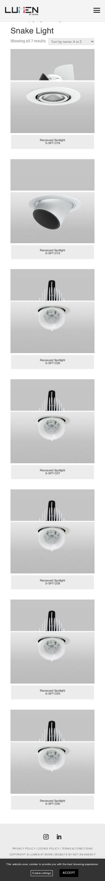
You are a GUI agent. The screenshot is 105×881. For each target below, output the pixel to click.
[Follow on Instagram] (46, 836)
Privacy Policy (24, 848)
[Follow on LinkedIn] (59, 836)
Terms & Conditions (77, 848)
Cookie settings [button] (41, 873)
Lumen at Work (41, 854)
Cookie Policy (49, 848)
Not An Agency (84, 854)
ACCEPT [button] (69, 873)
